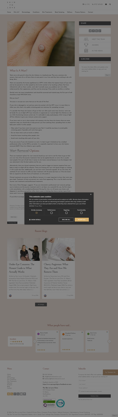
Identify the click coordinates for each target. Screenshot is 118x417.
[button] (35, 220)
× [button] (90, 194)
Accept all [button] (82, 219)
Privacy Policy (38, 206)
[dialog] (59, 208)
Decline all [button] (66, 219)
